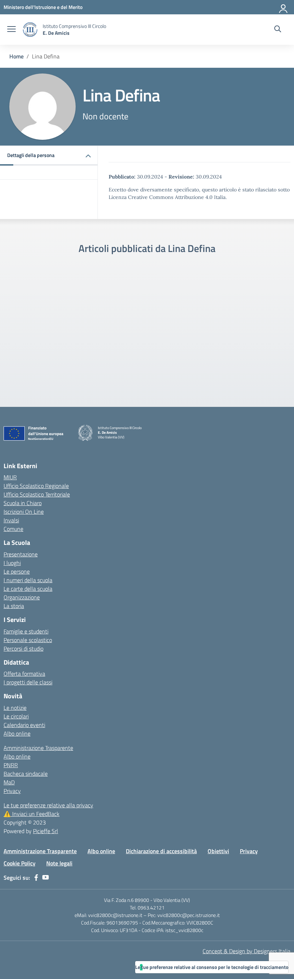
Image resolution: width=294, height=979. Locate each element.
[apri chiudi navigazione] (11, 29)
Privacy (12, 790)
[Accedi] (283, 7)
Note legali (59, 863)
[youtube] (45, 877)
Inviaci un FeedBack (32, 813)
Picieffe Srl (45, 831)
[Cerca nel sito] (277, 29)
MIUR (10, 477)
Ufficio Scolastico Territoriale (37, 494)
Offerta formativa (24, 673)
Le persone (17, 571)
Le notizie (15, 707)
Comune (13, 528)
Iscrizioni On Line (24, 511)
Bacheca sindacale (26, 773)
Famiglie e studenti (26, 631)
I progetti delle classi (28, 682)
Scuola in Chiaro (23, 503)
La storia (14, 606)
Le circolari (16, 716)
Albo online (17, 733)
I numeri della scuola (28, 580)
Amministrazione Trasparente (38, 747)
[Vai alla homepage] (30, 30)
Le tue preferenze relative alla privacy (48, 805)
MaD (9, 782)
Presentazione (21, 554)
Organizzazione (22, 597)
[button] (49, 156)
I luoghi (12, 563)
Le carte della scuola (28, 588)
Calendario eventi (24, 725)
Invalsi (11, 520)
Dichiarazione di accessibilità (161, 851)
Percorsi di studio (23, 648)
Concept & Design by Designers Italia (246, 951)
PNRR (11, 765)
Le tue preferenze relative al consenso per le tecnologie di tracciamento (211, 967)
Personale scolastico (28, 640)
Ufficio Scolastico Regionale (36, 485)
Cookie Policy (19, 863)
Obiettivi (218, 851)
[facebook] (36, 877)
